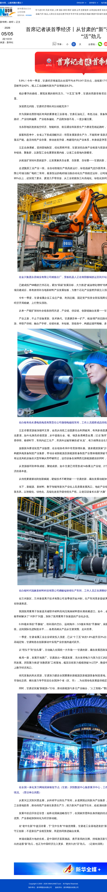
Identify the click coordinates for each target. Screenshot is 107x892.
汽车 (42, 14)
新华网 (3, 22)
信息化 (59, 14)
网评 (69, 10)
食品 (46, 14)
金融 (38, 14)
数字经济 (66, 14)
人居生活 (52, 14)
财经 (65, 10)
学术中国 (74, 14)
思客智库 (85, 10)
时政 (52, 10)
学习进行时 (40, 10)
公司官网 (21, 12)
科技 (104, 10)
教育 (99, 10)
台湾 (78, 10)
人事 (56, 10)
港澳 (74, 10)
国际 (61, 10)
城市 (101, 14)
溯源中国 (95, 14)
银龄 (89, 14)
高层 (47, 10)
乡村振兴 (83, 14)
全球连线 (93, 10)
